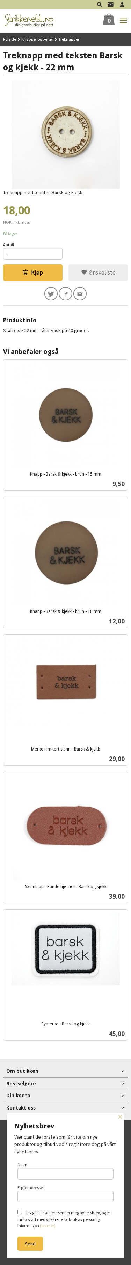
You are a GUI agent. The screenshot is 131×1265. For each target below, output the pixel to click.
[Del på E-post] (80, 293)
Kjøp (37, 272)
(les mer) (48, 1225)
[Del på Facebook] (65, 293)
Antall (8, 244)
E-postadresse (30, 1187)
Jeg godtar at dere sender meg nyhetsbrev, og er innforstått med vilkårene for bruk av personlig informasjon (63, 1219)
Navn (22, 1164)
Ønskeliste (101, 272)
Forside (9, 39)
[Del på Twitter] (51, 293)
